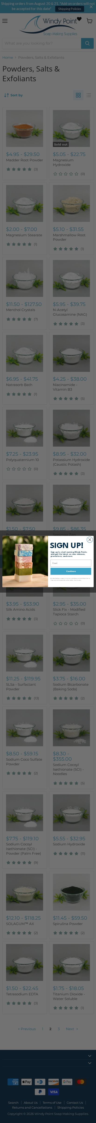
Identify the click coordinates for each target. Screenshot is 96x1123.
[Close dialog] (90, 539)
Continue (71, 571)
